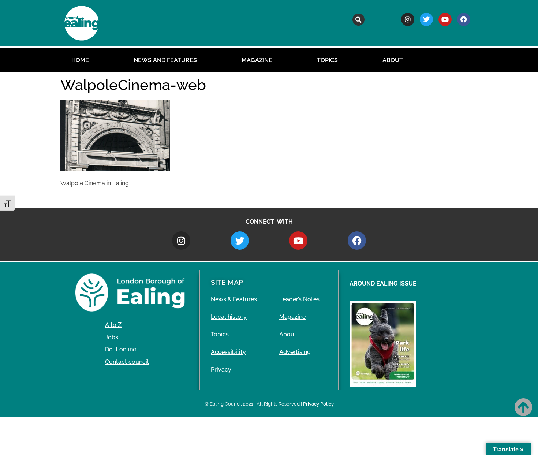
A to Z (113, 324)
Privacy (221, 369)
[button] (358, 20)
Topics (327, 60)
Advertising (295, 351)
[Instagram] (407, 19)
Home (80, 60)
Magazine (257, 60)
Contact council (127, 361)
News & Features (234, 299)
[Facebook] (463, 19)
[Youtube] (445, 19)
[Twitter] (426, 19)
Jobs (111, 337)
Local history (229, 316)
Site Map (227, 282)
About (392, 60)
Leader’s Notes (299, 299)
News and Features (165, 60)
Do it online (120, 349)
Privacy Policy (318, 404)
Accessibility (228, 351)
